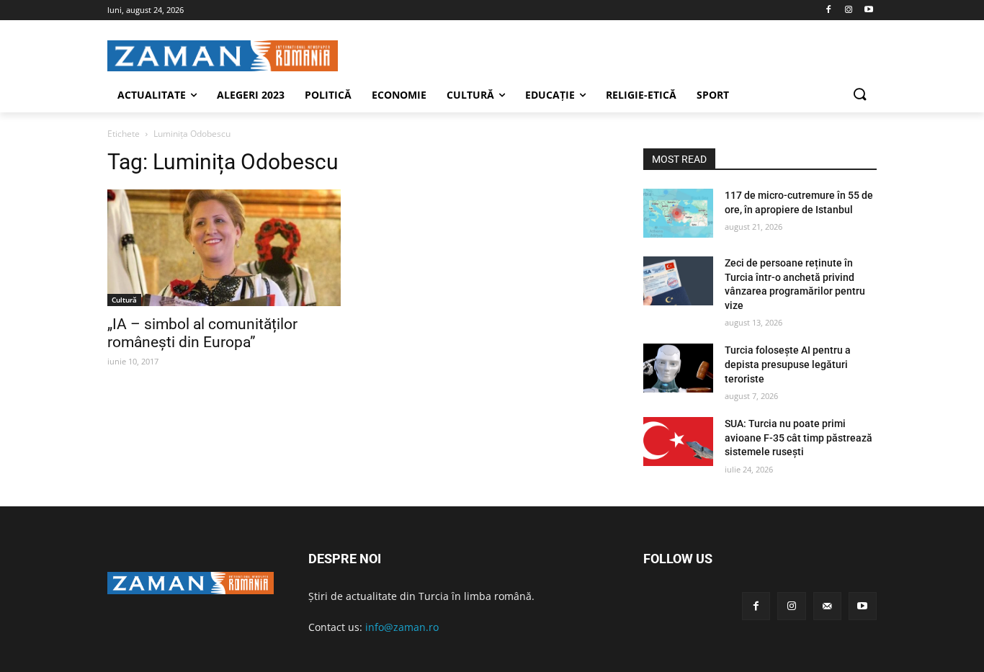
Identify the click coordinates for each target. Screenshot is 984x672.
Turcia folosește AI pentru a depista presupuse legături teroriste (788, 364)
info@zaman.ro (402, 627)
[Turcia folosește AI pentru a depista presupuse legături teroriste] (678, 368)
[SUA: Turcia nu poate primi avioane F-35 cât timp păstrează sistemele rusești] (678, 441)
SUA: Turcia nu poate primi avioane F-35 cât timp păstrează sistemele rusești (798, 437)
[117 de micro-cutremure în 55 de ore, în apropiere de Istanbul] (678, 213)
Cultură (124, 300)
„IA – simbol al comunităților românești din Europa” (202, 333)
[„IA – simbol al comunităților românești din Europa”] (224, 247)
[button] (859, 95)
